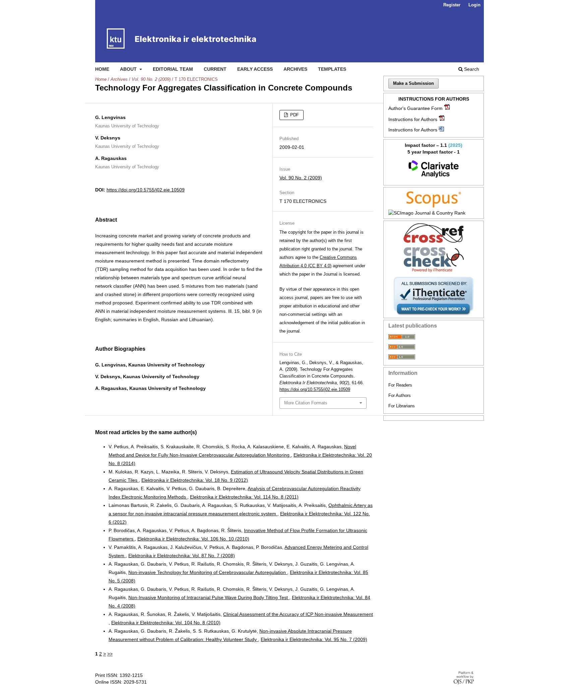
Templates (332, 69)
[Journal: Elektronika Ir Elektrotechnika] (433, 169)
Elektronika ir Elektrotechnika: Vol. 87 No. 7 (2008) (181, 555)
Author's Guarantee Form (415, 108)
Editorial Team (173, 69)
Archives (295, 69)
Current (215, 69)
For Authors (399, 395)
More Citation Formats (305, 402)
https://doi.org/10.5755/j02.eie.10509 (146, 189)
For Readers (400, 385)
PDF (294, 114)
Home (102, 69)
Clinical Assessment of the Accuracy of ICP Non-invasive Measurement (298, 614)
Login (474, 4)
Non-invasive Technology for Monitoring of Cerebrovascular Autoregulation (207, 572)
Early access (255, 69)
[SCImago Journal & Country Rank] (433, 213)
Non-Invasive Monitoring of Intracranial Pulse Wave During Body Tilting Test (208, 597)
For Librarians (401, 405)
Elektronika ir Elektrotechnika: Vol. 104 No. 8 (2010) (165, 622)
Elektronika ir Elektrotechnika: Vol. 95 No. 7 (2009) (314, 639)
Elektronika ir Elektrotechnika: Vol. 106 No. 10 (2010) (193, 538)
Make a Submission (413, 83)
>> (110, 653)
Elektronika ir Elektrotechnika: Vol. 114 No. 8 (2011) (244, 497)
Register (451, 4)
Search (471, 69)
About (129, 69)
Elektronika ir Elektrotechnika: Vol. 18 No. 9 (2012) (194, 480)
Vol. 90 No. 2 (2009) (151, 79)
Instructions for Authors (412, 119)
